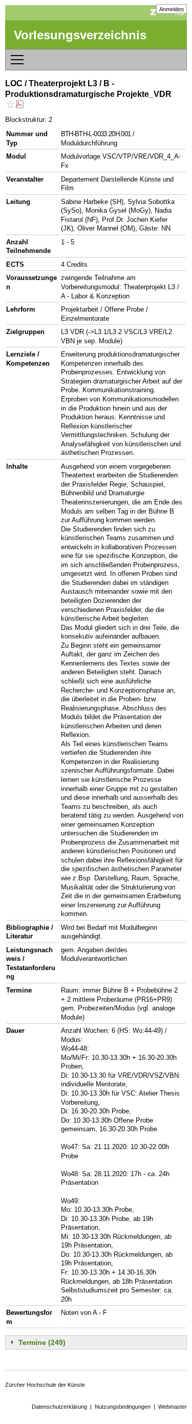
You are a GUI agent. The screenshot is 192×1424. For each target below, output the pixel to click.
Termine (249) (42, 1342)
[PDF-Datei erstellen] (19, 105)
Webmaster (172, 1407)
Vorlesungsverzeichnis (80, 35)
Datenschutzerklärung (59, 1407)
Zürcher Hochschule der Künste (45, 1385)
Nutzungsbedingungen (123, 1407)
